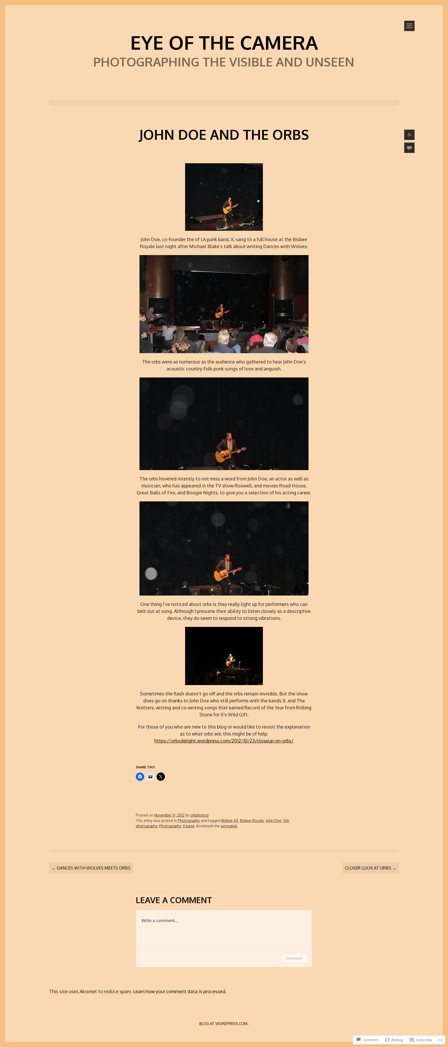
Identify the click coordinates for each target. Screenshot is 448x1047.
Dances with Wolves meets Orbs (91, 868)
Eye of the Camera (224, 42)
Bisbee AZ (229, 820)
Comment (294, 958)
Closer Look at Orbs (370, 868)
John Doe (273, 820)
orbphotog (199, 815)
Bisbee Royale (252, 820)
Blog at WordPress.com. (223, 1023)
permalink (229, 826)
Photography (189, 820)
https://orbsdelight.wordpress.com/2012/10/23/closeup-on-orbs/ (223, 741)
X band (188, 826)
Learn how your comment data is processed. (179, 991)
